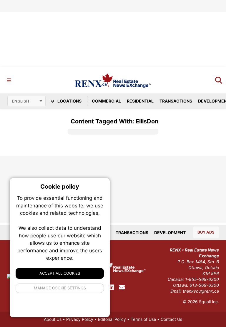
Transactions (175, 100)
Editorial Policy (112, 319)
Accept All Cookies (59, 273)
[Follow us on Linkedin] (111, 287)
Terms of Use (143, 319)
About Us (53, 319)
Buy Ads (206, 232)
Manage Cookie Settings (60, 288)
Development (170, 232)
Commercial (106, 100)
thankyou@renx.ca (201, 291)
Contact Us (171, 319)
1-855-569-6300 (202, 279)
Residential (140, 100)
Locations (69, 100)
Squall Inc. (209, 301)
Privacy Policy (79, 319)
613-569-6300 (204, 285)
